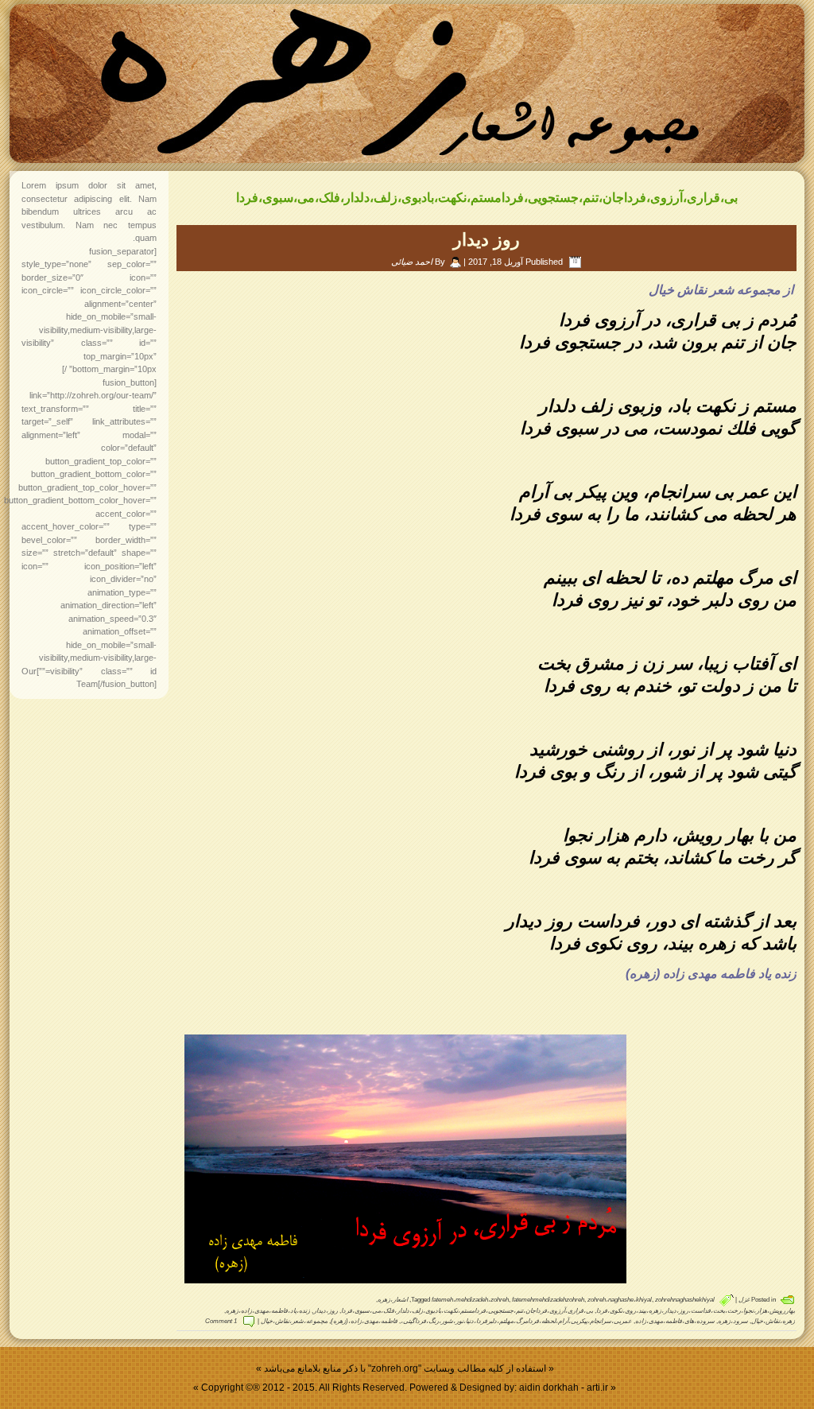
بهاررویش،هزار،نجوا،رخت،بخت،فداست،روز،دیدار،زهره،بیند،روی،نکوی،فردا (695, 1310)
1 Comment (221, 1321)
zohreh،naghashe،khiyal (619, 1299)
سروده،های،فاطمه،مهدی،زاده (675, 1321)
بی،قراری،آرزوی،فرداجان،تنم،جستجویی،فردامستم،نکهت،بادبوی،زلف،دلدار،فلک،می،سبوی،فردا (467, 1310)
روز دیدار (486, 240)
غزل (744, 1299)
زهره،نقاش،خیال (773, 1321)
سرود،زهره (733, 1321)
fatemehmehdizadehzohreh (548, 1299)
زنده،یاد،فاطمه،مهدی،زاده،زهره (268, 1310)
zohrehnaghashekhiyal (685, 1299)
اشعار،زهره (393, 1299)
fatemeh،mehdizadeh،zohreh (470, 1299)
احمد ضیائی (411, 261)
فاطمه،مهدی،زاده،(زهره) (364, 1321)
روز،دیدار (325, 1310)
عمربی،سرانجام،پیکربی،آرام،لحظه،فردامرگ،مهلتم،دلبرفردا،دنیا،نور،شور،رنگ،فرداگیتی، (516, 1321)
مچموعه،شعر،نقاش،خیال (294, 1321)
